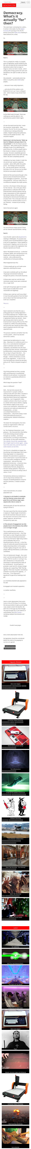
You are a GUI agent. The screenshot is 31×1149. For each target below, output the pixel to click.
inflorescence (16, 686)
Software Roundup (15, 818)
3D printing (6, 722)
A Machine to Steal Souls (15, 1008)
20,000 (19, 80)
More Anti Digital (15, 684)
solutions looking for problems (11, 841)
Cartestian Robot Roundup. (15, 720)
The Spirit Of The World (15, 984)
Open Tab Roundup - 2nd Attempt (15, 867)
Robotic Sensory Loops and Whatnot (15, 1072)
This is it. (6, 303)
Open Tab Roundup (15, 894)
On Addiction (15, 947)
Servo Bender (15, 1147)
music (24, 686)
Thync (15, 1049)
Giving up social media (15, 917)
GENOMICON (9, 5)
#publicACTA (22, 237)
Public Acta (17, 32)
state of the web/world (9, 648)
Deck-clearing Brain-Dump (15, 746)
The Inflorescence (15, 769)
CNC (12, 722)
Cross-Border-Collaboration (15, 839)
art (3, 896)
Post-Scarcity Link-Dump (15, 1124)
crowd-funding (7, 686)
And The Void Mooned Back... (15, 963)
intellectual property (10, 646)
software (5, 820)
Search (23, 2)
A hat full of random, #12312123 (15, 792)
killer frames (17, 612)
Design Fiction (7, 794)
